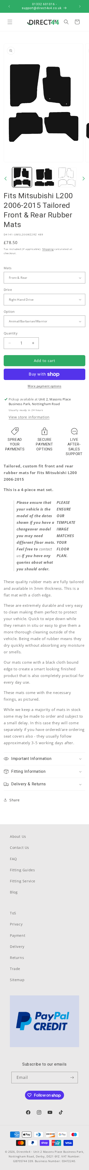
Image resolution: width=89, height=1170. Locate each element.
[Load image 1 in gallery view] (22, 177)
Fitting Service (22, 881)
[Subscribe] (72, 1077)
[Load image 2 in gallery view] (44, 177)
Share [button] (14, 800)
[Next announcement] (79, 6)
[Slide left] (5, 178)
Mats (8, 268)
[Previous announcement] (9, 6)
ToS (13, 913)
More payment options (44, 386)
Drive (8, 289)
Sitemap (17, 979)
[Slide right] (83, 178)
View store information (29, 417)
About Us (18, 836)
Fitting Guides (22, 870)
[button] (9, 21)
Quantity (11, 333)
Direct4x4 (23, 1152)
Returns (17, 957)
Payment (17, 935)
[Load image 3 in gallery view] (67, 177)
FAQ (13, 859)
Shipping (48, 249)
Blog (14, 892)
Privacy (16, 924)
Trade (15, 968)
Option (9, 311)
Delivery (17, 946)
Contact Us (19, 847)
